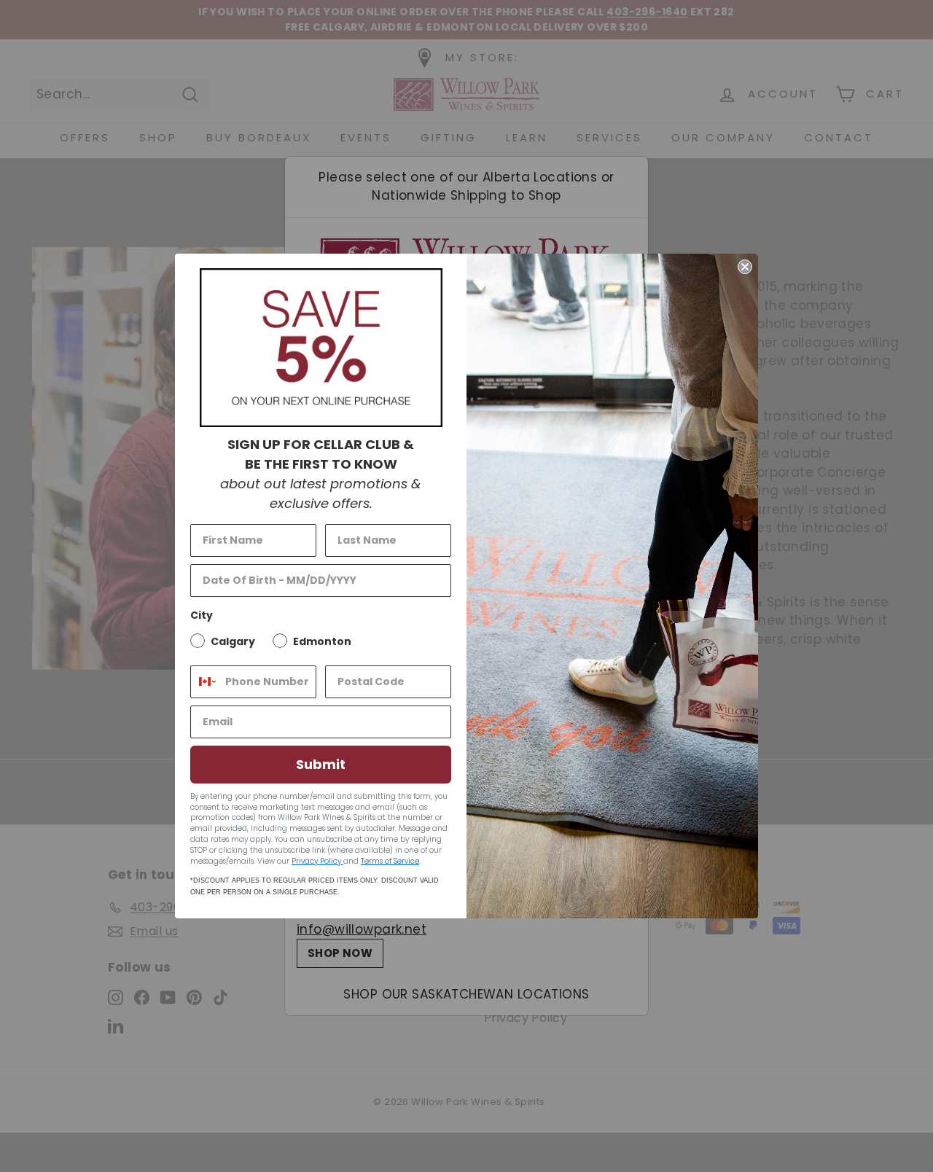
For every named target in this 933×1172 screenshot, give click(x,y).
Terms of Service (390, 861)
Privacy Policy (317, 861)
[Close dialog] (745, 266)
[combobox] (204, 682)
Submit (321, 764)
